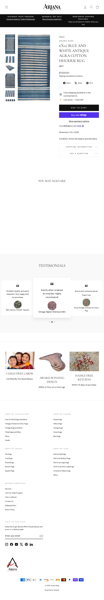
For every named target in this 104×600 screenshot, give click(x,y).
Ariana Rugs (66, 41)
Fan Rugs (8, 454)
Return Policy (10, 510)
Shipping (62, 76)
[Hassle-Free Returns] (84, 361)
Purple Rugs (57, 419)
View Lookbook (11, 497)
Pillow (7, 436)
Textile (7, 440)
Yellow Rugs (57, 424)
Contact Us (9, 501)
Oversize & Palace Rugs (62, 471)
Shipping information (79, 147)
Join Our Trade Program (14, 493)
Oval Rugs (8, 458)
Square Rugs (9, 471)
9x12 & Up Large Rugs (61, 462)
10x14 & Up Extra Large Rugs (63, 467)
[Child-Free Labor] (19, 360)
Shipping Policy (10, 505)
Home (61, 37)
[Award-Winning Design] (52, 363)
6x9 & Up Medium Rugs (61, 458)
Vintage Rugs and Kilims (13, 428)
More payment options (79, 121)
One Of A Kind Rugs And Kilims (16, 419)
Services (8, 489)
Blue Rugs (56, 436)
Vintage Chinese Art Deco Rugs (16, 424)
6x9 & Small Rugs (59, 454)
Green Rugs (57, 432)
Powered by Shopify (52, 590)
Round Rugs (9, 462)
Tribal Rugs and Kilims (13, 432)
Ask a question (79, 154)
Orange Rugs (58, 428)
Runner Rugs (9, 467)
